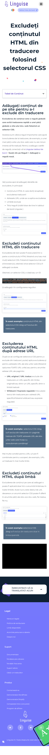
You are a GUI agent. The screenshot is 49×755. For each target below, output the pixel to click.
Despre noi (11, 637)
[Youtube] (31, 727)
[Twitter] (10, 727)
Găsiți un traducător (15, 673)
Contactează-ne (13, 690)
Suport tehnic (12, 668)
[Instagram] (41, 727)
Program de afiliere (14, 708)
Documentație (12, 655)
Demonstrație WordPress (17, 695)
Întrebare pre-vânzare (15, 659)
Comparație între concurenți (18, 704)
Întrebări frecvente (14, 664)
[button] (43, 94)
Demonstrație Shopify (15, 699)
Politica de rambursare (16, 623)
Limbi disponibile (14, 628)
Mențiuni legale (13, 619)
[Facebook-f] (20, 727)
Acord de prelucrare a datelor (18, 632)
